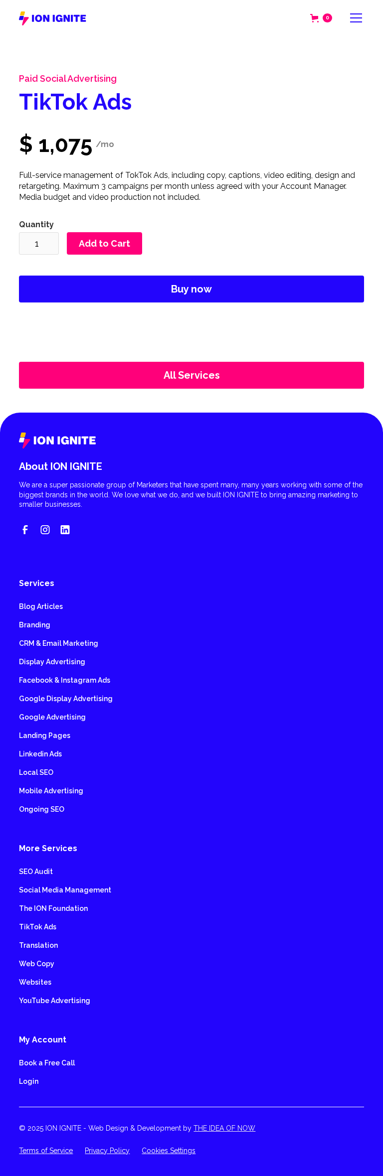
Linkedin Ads (40, 754)
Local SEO (36, 772)
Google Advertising (52, 717)
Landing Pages (44, 735)
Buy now (191, 289)
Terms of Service (46, 1151)
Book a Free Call (47, 1063)
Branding (34, 625)
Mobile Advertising (51, 791)
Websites (35, 982)
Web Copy (36, 964)
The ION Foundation (53, 908)
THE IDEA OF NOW (224, 1128)
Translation (38, 945)
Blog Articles (41, 606)
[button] (321, 17)
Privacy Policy (107, 1151)
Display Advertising (52, 662)
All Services (192, 375)
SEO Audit (36, 872)
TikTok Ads (37, 927)
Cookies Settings (168, 1151)
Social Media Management (65, 890)
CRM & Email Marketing (58, 643)
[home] (52, 17)
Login (28, 1081)
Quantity (36, 224)
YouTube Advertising (54, 1001)
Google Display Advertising (66, 699)
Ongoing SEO (41, 809)
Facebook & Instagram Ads (64, 680)
